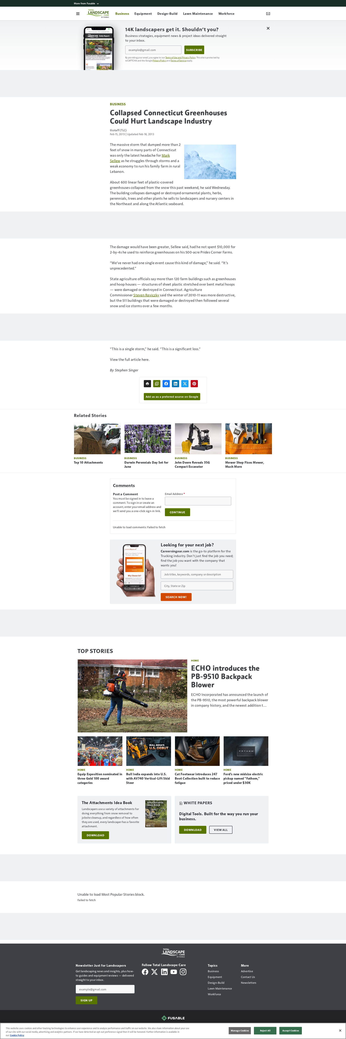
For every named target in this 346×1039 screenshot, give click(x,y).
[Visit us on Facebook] (145, 971)
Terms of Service (178, 60)
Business (118, 104)
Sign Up (86, 1000)
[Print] (147, 383)
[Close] (340, 1030)
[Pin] (194, 383)
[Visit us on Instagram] (183, 971)
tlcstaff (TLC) (118, 130)
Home (195, 660)
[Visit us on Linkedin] (164, 971)
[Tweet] (184, 383)
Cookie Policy (17, 1035)
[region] (173, 1031)
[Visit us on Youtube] (173, 971)
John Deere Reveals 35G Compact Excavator (192, 465)
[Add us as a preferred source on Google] (156, 383)
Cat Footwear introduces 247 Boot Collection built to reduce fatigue (197, 778)
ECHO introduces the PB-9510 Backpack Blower (225, 676)
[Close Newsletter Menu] (268, 28)
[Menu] (78, 13)
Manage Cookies (240, 1030)
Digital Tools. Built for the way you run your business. (218, 816)
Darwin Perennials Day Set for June (146, 465)
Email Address (175, 493)
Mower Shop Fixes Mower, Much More (244, 465)
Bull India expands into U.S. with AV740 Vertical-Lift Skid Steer (148, 778)
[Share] (166, 383)
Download (95, 835)
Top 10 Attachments (88, 462)
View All (221, 830)
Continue (177, 512)
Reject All (265, 1030)
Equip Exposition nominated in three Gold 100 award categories (99, 778)
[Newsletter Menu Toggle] (268, 13)
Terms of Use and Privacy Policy (180, 57)
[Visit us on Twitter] (154, 971)
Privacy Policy (159, 60)
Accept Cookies (290, 1030)
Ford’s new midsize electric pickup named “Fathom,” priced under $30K (243, 778)
